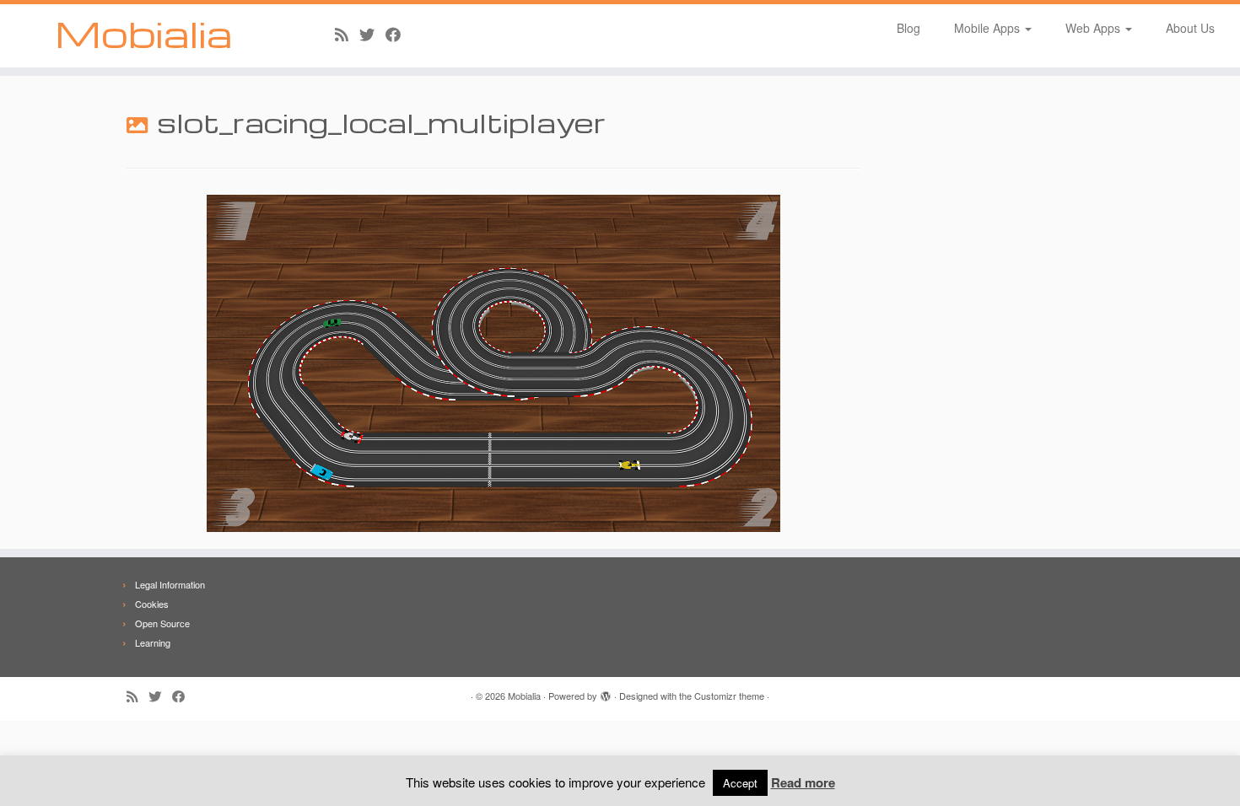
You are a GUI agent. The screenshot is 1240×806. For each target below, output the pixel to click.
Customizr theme (729, 695)
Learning (152, 642)
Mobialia (143, 33)
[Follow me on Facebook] (398, 34)
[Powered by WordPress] (606, 692)
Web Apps (1094, 27)
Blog (908, 27)
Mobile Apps (988, 27)
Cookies (152, 603)
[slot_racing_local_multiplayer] (493, 361)
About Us (1190, 27)
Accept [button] (740, 783)
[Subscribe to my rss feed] (347, 34)
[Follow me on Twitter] (372, 34)
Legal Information (170, 584)
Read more (803, 782)
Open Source (162, 623)
